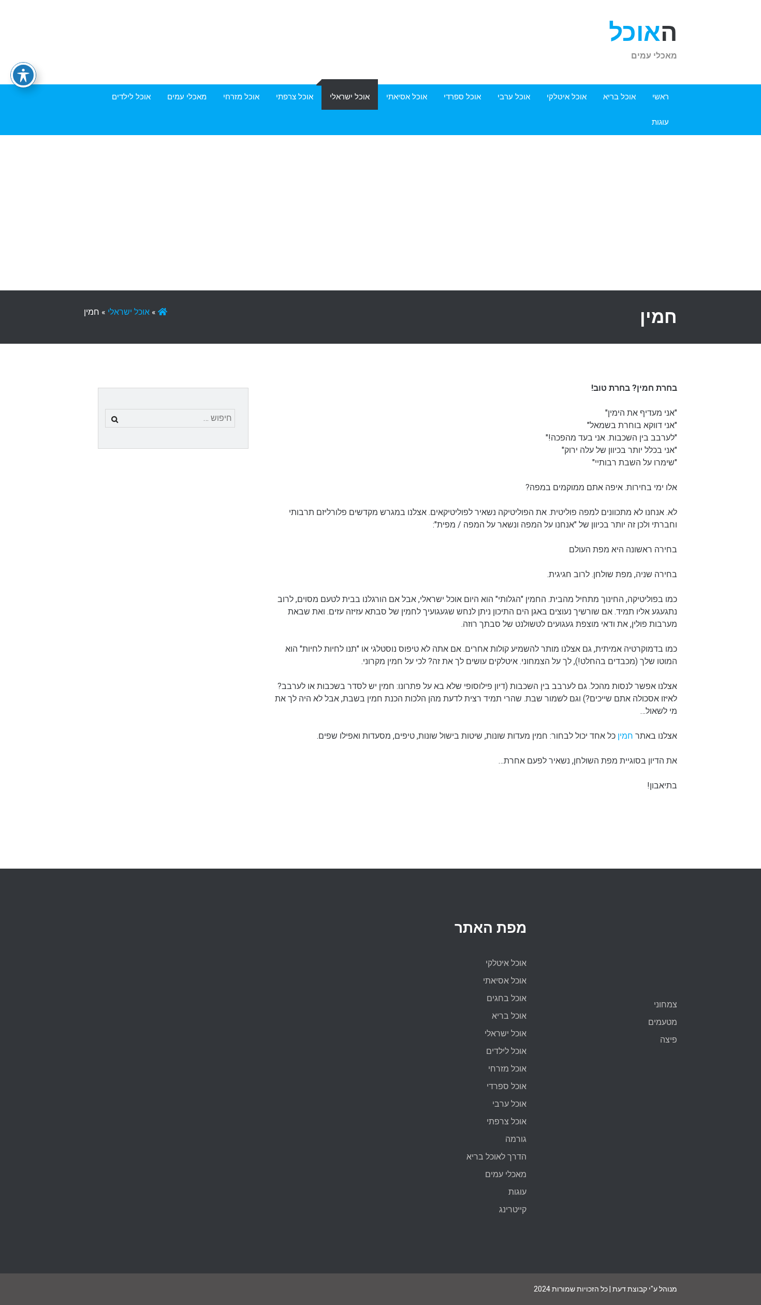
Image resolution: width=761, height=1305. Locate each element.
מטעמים (662, 1022)
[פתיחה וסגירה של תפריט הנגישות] (23, 75)
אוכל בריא (619, 96)
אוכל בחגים (506, 998)
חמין (624, 736)
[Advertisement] (380, 212)
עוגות (660, 122)
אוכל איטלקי (567, 96)
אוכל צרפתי (294, 96)
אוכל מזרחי (241, 96)
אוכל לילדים (131, 96)
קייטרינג (512, 1209)
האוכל (643, 32)
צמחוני (665, 1004)
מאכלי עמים (187, 96)
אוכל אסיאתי (406, 96)
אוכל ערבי (513, 96)
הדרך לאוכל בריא (496, 1157)
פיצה (668, 1040)
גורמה (515, 1139)
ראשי (660, 96)
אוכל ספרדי (462, 96)
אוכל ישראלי (350, 96)
